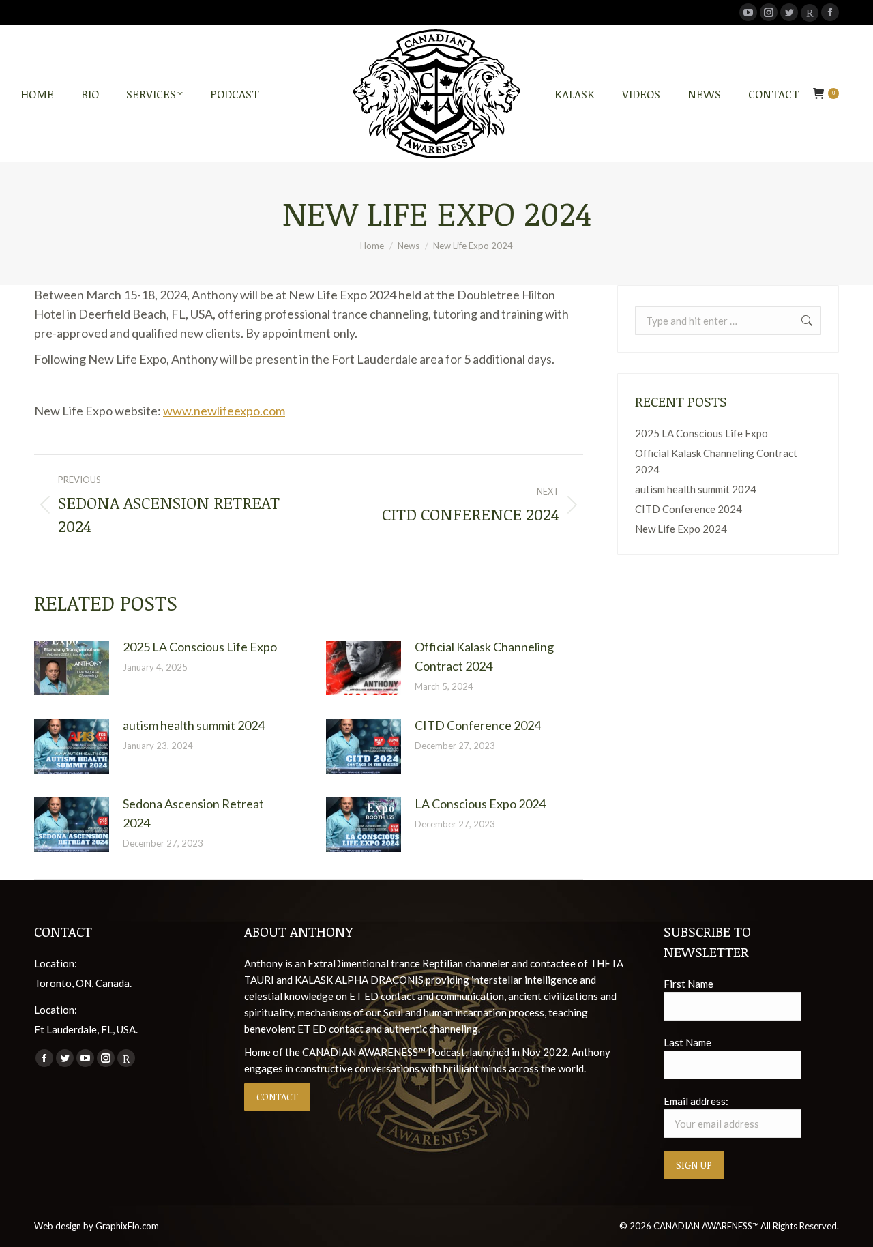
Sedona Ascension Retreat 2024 (193, 813)
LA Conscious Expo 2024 (480, 803)
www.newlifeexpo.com (224, 410)
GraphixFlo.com (127, 1225)
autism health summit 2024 (194, 725)
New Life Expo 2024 (681, 529)
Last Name (687, 1042)
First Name (688, 984)
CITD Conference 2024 (478, 725)
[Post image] (71, 668)
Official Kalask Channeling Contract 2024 (484, 656)
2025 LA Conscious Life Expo (200, 646)
